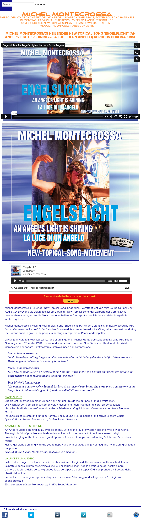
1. (32, 287)
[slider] (123, 280)
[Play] (15, 281)
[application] (70, 280)
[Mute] (116, 281)
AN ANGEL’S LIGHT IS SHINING (23, 426)
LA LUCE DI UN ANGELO (19, 458)
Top (134, 506)
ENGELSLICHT (13, 397)
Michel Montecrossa (67, 13)
